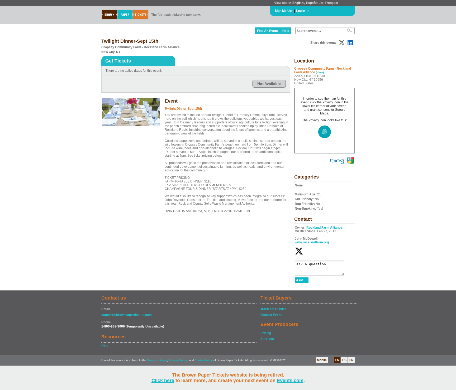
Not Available (269, 83)
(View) (320, 72)
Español (312, 3)
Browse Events (271, 315)
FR (351, 360)
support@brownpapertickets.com (126, 315)
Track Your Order (273, 309)
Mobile (322, 360)
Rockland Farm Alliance (324, 227)
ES (344, 360)
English (297, 3)
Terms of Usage (157, 360)
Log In (300, 11)
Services (267, 339)
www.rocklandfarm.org (312, 242)
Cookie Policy (204, 360)
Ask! (299, 280)
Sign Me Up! (284, 11)
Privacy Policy (178, 360)
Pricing (265, 333)
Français (331, 3)
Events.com (290, 380)
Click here (162, 380)
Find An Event (267, 31)
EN (337, 360)
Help (285, 31)
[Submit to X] (341, 42)
